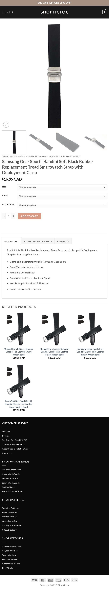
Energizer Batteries (10, 508)
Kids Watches (8, 568)
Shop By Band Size (10, 478)
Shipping (6, 431)
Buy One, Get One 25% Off (14, 440)
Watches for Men (9, 559)
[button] (7, 12)
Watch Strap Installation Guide (16, 449)
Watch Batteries (9, 521)
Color (5, 196)
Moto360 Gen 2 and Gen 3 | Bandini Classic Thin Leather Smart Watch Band (18, 404)
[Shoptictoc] (54, 12)
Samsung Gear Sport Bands (64, 156)
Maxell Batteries (9, 516)
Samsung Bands (37, 156)
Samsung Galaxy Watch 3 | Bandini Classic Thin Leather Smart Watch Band (90, 351)
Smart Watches (9, 555)
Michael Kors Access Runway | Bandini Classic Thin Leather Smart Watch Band (54, 351)
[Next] (101, 76)
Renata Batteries (9, 512)
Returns (5, 436)
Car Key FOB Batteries (12, 525)
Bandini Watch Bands (11, 469)
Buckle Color (8, 204)
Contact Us (7, 453)
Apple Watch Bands (11, 474)
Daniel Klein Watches (11, 546)
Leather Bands (8, 487)
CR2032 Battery (9, 530)
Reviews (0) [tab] (63, 241)
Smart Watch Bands (13, 156)
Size (4, 187)
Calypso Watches (10, 550)
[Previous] (7, 76)
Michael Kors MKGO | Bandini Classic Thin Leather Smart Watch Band (18, 351)
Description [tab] (11, 241)
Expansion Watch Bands (12, 491)
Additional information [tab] (38, 241)
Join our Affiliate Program (13, 444)
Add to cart (29, 216)
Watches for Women (11, 563)
